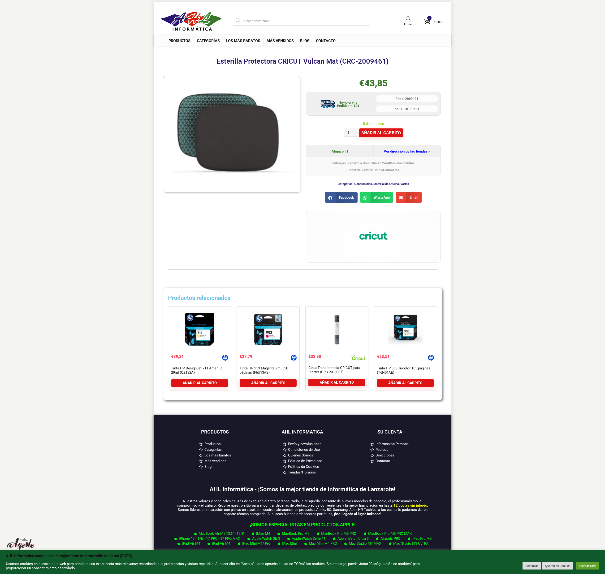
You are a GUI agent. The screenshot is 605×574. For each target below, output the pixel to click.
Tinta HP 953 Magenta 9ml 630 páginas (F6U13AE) (264, 370)
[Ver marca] (373, 218)
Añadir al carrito (381, 133)
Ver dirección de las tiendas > (407, 151)
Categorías (208, 41)
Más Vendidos (280, 41)
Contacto (326, 41)
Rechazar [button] (531, 566)
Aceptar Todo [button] (587, 566)
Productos (179, 41)
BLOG (305, 41)
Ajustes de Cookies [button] (557, 566)
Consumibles (363, 184)
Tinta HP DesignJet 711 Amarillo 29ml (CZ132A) (197, 370)
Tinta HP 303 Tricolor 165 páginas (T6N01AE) (403, 370)
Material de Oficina (386, 184)
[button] (341, 197)
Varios (404, 184)
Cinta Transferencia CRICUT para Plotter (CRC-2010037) (334, 370)
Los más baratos (243, 41)
